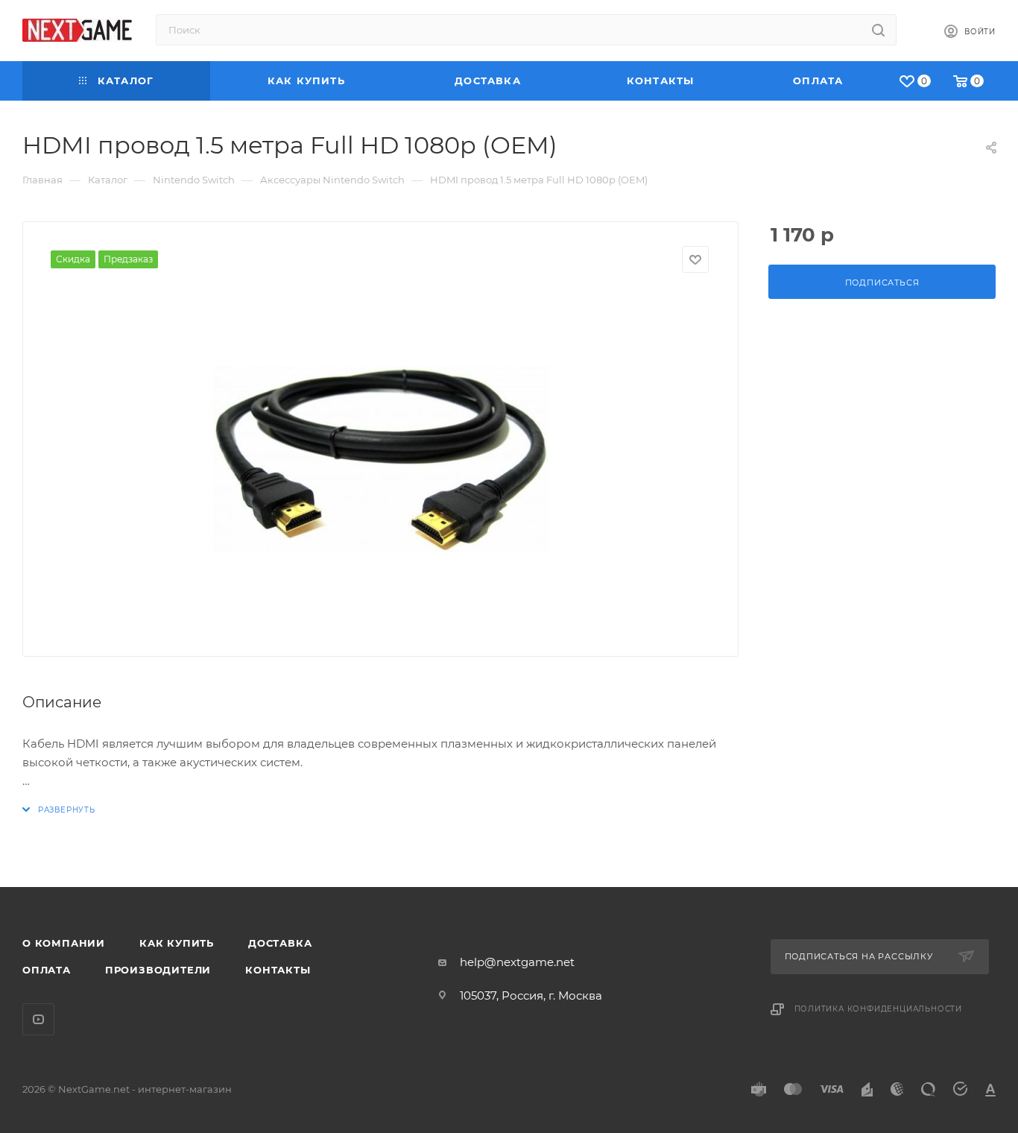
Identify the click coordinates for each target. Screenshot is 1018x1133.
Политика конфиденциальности (878, 1009)
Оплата (46, 970)
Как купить (176, 943)
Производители (158, 970)
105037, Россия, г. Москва (531, 995)
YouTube (38, 1019)
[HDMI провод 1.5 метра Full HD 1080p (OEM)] (380, 459)
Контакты (277, 970)
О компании (63, 943)
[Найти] (878, 29)
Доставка (280, 943)
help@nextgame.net (517, 962)
